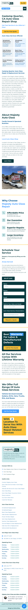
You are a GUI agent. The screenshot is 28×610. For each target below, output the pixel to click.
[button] (24, 8)
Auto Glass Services (8, 504)
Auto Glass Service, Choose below (14, 311)
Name (5, 284)
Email (5, 297)
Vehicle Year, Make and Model (13, 304)
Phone (6, 290)
